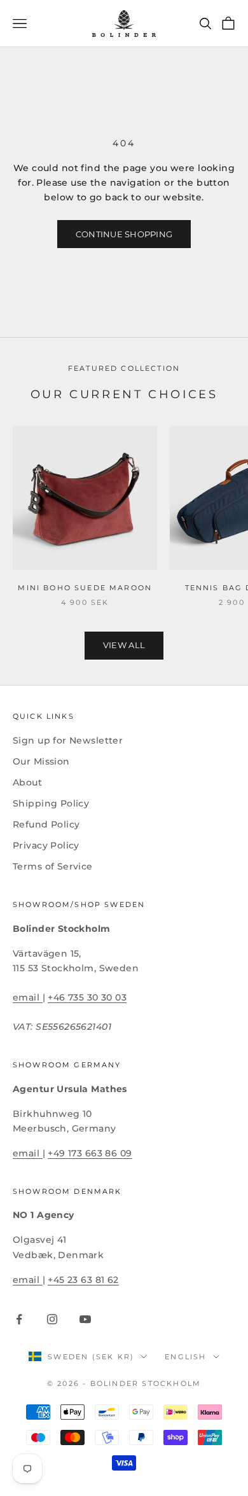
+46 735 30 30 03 (87, 997)
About (27, 782)
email (28, 997)
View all (124, 645)
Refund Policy (46, 824)
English (185, 1356)
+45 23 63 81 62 (83, 1279)
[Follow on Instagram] (52, 1319)
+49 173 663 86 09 (90, 1153)
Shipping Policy (51, 803)
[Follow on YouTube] (85, 1319)
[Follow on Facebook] (19, 1319)
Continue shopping (124, 234)
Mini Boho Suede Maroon (85, 588)
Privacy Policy (46, 845)
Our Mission (41, 761)
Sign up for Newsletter (68, 740)
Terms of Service (53, 866)
